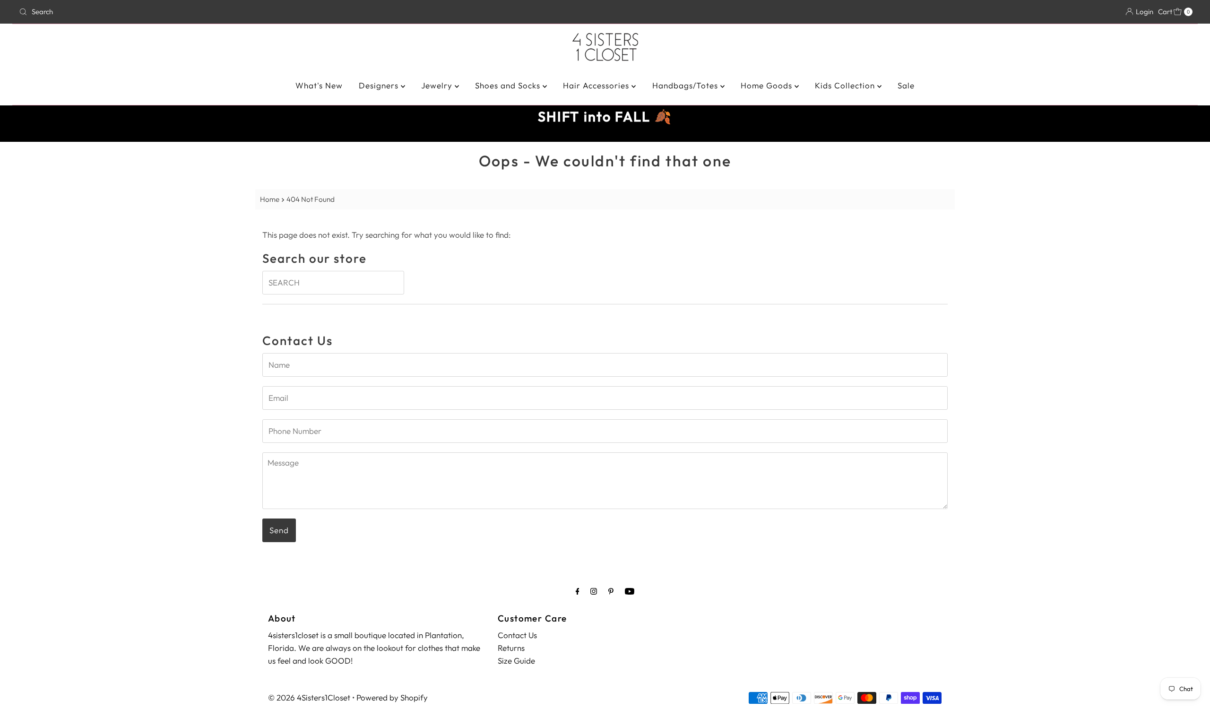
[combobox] (209, 11)
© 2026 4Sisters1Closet (309, 697)
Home (269, 199)
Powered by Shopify (392, 697)
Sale (906, 85)
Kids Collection (846, 85)
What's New (319, 85)
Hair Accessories (597, 85)
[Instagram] (593, 591)
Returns (511, 648)
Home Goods (768, 85)
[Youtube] (629, 591)
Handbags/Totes (686, 85)
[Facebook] (577, 591)
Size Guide (516, 661)
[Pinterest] (611, 591)
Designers (380, 85)
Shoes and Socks (509, 85)
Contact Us (517, 635)
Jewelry (438, 85)
